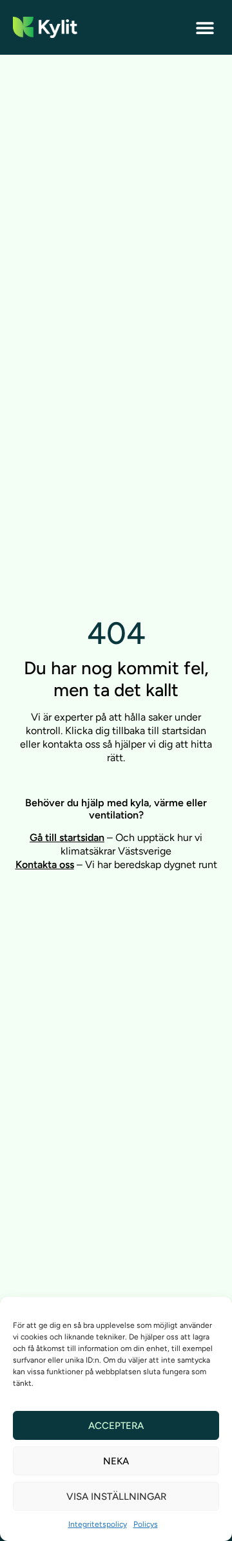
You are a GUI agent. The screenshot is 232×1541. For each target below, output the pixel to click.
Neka (116, 1461)
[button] (204, 27)
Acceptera (116, 1426)
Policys (145, 1524)
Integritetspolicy (97, 1524)
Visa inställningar (116, 1496)
